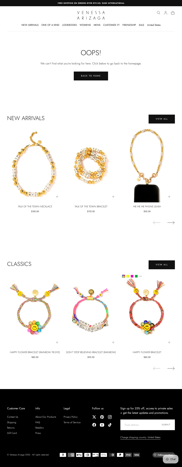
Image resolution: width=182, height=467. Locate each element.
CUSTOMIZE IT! (111, 25)
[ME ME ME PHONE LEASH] (147, 164)
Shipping (11, 422)
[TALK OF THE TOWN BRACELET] (91, 164)
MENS (97, 25)
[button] (158, 13)
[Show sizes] (57, 197)
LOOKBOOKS (69, 25)
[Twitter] (94, 417)
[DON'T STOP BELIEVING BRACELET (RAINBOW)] (91, 310)
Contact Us (12, 417)
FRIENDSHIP (129, 25)
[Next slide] (171, 222)
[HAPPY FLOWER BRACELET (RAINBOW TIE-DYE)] (35, 310)
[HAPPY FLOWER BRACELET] (147, 310)
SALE (141, 25)
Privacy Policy (70, 417)
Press (38, 433)
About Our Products (45, 417)
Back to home (91, 75)
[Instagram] (110, 417)
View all (162, 118)
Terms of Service (72, 422)
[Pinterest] (102, 417)
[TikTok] (110, 425)
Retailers (39, 427)
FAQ (37, 422)
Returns (11, 427)
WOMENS (85, 25)
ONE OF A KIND (50, 25)
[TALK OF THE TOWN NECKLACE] (35, 164)
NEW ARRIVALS (30, 25)
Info (37, 408)
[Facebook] (94, 425)
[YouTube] (102, 425)
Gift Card (12, 433)
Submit (166, 424)
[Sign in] (166, 13)
